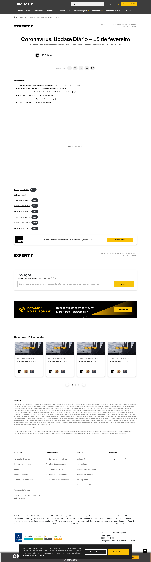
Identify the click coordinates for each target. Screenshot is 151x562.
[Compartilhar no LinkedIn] (86, 68)
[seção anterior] (67, 384)
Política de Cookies (85, 474)
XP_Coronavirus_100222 (22, 211)
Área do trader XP (84, 485)
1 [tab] (72, 385)
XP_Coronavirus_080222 (22, 223)
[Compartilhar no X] (75, 68)
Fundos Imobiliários (22, 459)
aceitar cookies (119, 552)
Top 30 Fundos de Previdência (58, 480)
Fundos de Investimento (23, 480)
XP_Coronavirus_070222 (22, 228)
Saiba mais (38, 555)
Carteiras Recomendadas (56, 464)
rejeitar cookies (96, 552)
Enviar (123, 284)
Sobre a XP (81, 459)
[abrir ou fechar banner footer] (145, 551)
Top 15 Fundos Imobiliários (56, 459)
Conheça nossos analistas (119, 459)
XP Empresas (82, 480)
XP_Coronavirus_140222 (22, 200)
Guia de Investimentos (23, 464)
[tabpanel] (29, 359)
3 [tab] (79, 385)
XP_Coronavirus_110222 (22, 206)
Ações (16, 469)
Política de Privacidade (86, 469)
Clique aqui (120, 240)
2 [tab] (75, 385)
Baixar (33, 190)
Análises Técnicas (21, 474)
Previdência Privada (22, 490)
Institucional (82, 464)
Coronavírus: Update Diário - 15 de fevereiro (45, 17)
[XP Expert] (24, 4)
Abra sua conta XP (129, 4)
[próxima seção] (83, 384)
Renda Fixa (18, 485)
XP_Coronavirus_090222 (22, 217)
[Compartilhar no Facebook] (69, 68)
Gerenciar (25, 555)
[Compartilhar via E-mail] (92, 68)
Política (23, 17)
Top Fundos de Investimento (57, 474)
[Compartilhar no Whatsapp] (81, 68)
